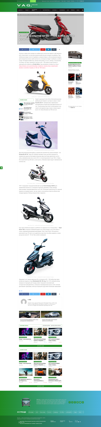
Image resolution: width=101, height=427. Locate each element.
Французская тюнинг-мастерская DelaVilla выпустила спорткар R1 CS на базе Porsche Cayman (57, 1)
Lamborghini (59, 412)
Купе (71, 412)
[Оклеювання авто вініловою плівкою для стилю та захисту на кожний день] (55, 372)
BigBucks (73, 107)
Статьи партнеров (24, 14)
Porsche (40, 412)
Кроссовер (33, 412)
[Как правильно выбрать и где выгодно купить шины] (79, 77)
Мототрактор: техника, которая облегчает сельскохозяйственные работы (29, 103)
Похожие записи (46, 325)
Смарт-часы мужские (25, 339)
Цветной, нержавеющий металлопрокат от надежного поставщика (71, 96)
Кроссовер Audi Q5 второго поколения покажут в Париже (70, 82)
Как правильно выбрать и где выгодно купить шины (79, 82)
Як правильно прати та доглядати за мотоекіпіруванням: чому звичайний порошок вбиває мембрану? (25, 380)
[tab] (46, 325)
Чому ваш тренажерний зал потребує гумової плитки (31, 423)
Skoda (75, 412)
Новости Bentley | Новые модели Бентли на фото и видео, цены (75, 62)
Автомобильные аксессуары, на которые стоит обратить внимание (28, 108)
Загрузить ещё (40, 345)
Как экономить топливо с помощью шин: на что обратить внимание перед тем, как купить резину (28, 113)
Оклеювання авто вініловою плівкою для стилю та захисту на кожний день (54, 380)
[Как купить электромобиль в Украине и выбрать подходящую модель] (40, 372)
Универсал (81, 412)
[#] (77, 1)
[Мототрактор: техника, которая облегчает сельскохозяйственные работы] (21, 104)
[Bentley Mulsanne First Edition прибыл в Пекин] (75, 54)
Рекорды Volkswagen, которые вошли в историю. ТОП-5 (78, 96)
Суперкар (46, 412)
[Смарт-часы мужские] (26, 332)
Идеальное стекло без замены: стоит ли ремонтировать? (28, 117)
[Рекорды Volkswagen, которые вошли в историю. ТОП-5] (79, 90)
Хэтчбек (53, 412)
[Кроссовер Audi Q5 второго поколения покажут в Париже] (71, 77)
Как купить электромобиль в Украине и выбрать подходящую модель (40, 380)
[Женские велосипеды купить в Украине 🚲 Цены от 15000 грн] (40, 332)
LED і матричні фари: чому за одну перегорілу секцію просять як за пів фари (54, 339)
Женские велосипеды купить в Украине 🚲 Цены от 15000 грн (40, 339)
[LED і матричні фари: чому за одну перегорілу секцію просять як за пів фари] (55, 332)
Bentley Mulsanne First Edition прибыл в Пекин (74, 65)
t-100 (29, 299)
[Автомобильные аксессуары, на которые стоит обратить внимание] (21, 109)
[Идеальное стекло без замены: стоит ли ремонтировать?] (21, 118)
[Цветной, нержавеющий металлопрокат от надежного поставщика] (71, 90)
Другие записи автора (56, 325)
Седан (66, 412)
